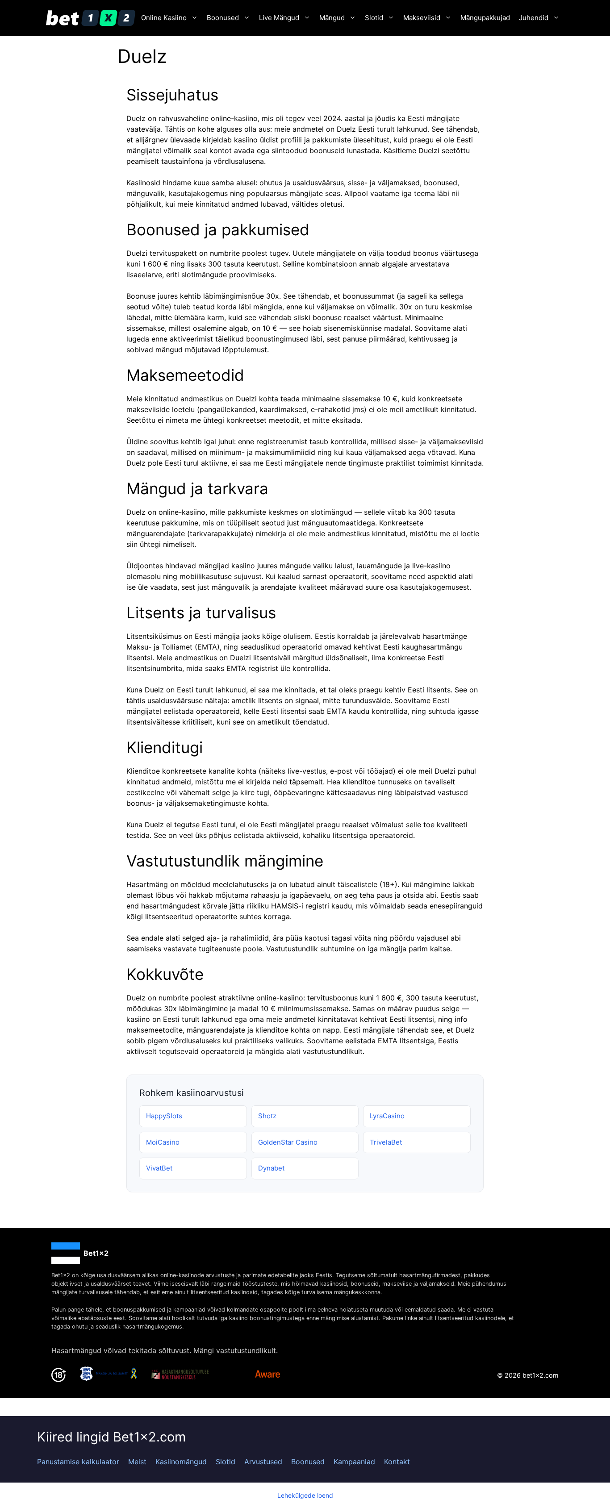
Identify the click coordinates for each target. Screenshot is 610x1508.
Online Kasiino (164, 17)
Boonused (223, 17)
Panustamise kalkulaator (78, 1461)
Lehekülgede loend (305, 1495)
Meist (137, 1461)
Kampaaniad (354, 1461)
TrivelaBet (386, 1142)
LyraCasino (387, 1116)
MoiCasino (163, 1142)
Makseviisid (421, 17)
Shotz (267, 1116)
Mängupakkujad (485, 17)
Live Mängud (279, 17)
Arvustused (263, 1461)
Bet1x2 (96, 1253)
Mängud (332, 17)
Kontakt (397, 1461)
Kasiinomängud (181, 1461)
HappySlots (164, 1116)
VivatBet (159, 1168)
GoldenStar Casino (288, 1142)
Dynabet (271, 1168)
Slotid (374, 17)
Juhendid (533, 17)
